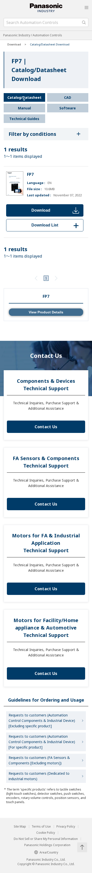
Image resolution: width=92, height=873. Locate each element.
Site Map (20, 826)
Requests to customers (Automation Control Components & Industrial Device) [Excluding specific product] (42, 720)
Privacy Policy (65, 826)
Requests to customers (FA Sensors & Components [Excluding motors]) (39, 760)
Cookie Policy (45, 832)
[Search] (83, 22)
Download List (55, 225)
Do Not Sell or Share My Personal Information (46, 838)
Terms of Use (41, 826)
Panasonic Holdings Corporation (47, 845)
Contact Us (46, 426)
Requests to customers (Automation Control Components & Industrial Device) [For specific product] (42, 742)
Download (40, 210)
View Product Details (46, 312)
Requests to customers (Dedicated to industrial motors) (39, 776)
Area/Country (48, 852)
